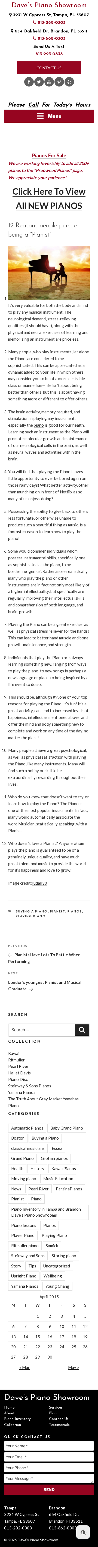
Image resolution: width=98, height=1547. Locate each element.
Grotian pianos (54, 1158)
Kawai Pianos (63, 1168)
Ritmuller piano (25, 1245)
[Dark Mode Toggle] (83, 1532)
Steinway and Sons (28, 1255)
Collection (12, 1425)
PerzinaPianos (69, 1188)
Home (9, 1408)
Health (17, 1168)
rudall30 (39, 883)
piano (39, 425)
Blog (53, 1413)
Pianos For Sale (49, 155)
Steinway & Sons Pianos (29, 1085)
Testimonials (59, 1425)
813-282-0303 (50, 23)
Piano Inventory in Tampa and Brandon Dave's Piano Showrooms (46, 1212)
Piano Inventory (17, 1419)
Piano (36, 1198)
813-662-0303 (50, 38)
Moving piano (23, 1178)
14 (25, 1336)
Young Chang (57, 1286)
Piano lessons (23, 1225)
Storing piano (64, 1255)
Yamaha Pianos (21, 1092)
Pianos (75, 911)
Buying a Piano (32, 911)
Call (33, 105)
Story (16, 1265)
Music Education (58, 1178)
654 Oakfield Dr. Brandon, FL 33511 (50, 31)
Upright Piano (23, 1275)
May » (73, 1367)
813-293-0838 (49, 54)
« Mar (24, 1367)
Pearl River (18, 1066)
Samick (52, 1245)
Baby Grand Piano (66, 1128)
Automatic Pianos (27, 1128)
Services (56, 1408)
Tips (32, 1265)
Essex (57, 1148)
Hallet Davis (19, 1072)
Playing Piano (31, 916)
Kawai (13, 1053)
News (16, 1188)
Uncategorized (56, 1265)
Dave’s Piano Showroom (49, 5)
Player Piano (23, 1235)
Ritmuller (16, 1059)
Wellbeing (53, 1275)
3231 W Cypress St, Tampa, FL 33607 (50, 15)
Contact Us (49, 67)
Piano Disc (18, 1079)
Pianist (57, 911)
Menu (55, 116)
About (9, 1413)
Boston (17, 1138)
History (37, 1168)
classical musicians (28, 1148)
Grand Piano (22, 1158)
